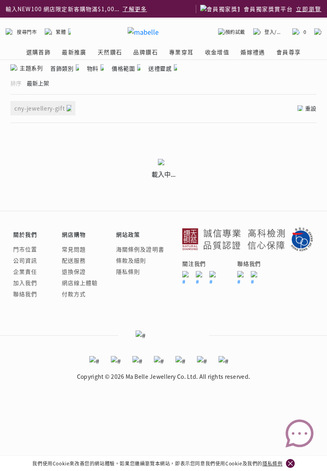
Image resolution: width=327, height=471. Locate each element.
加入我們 (25, 283)
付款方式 (74, 294)
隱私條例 (272, 463)
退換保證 (74, 271)
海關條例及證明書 (140, 249)
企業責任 (25, 271)
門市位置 (25, 249)
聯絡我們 (25, 294)
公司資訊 (25, 260)
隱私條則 (128, 271)
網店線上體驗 (80, 283)
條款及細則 (131, 260)
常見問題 (74, 249)
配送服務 (74, 260)
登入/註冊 (274, 31)
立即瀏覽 (308, 9)
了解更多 (115, 10)
